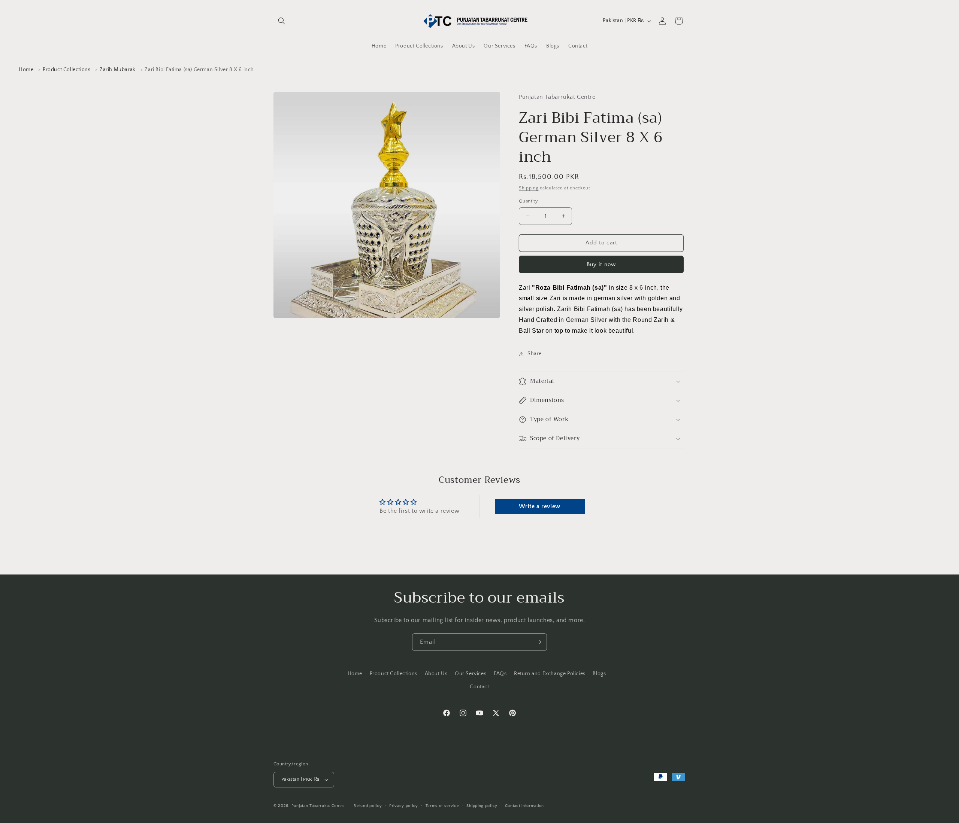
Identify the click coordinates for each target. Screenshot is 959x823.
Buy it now (601, 264)
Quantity (528, 201)
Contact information (524, 806)
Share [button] (534, 354)
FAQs (500, 674)
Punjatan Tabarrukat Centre (318, 806)
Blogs (599, 674)
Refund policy (368, 806)
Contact (479, 687)
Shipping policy (481, 806)
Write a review (539, 506)
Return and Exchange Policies (550, 674)
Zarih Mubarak (118, 70)
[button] (281, 21)
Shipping (529, 188)
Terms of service (442, 806)
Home (26, 70)
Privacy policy (403, 806)
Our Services (470, 674)
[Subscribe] (538, 642)
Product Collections (66, 70)
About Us (436, 674)
